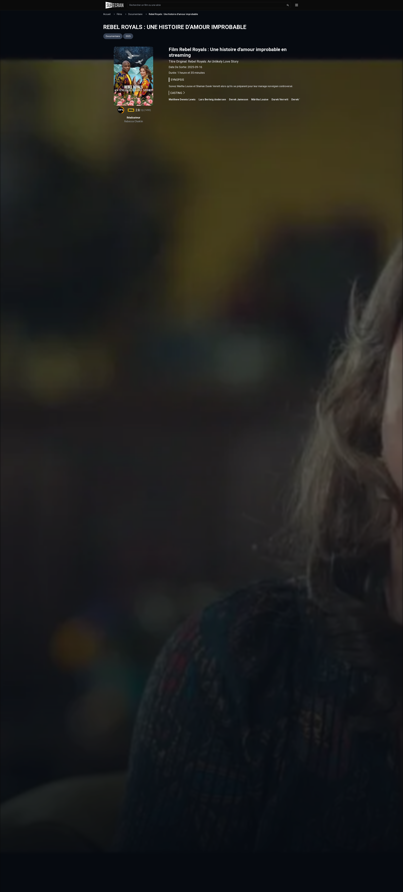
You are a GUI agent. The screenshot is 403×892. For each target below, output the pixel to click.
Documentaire (135, 14)
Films (119, 14)
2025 (128, 36)
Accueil (107, 14)
